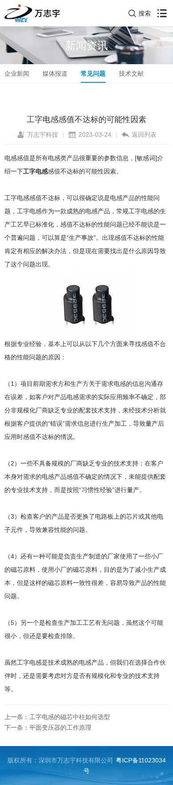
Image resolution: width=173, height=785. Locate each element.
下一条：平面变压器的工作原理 (47, 727)
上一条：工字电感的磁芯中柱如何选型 (57, 716)
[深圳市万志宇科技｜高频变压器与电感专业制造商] (32, 13)
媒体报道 (55, 73)
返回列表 (144, 134)
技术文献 (131, 73)
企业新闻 (16, 73)
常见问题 (93, 73)
